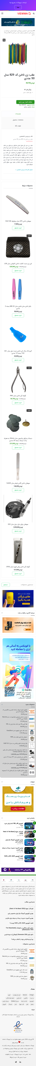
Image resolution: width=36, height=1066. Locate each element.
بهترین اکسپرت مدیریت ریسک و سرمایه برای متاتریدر (12, 849)
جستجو (6, 585)
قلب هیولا (21, 1004)
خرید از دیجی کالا (22, 1057)
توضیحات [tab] (18, 114)
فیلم (27, 1004)
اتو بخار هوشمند (16, 995)
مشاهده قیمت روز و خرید (25, 102)
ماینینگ (10, 1004)
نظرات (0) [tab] (18, 126)
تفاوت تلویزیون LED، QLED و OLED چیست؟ (13, 857)
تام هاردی (19, 998)
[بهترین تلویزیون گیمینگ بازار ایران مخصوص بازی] (29, 842)
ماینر (16, 1004)
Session (25, 995)
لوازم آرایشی (13, 31)
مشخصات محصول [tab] (18, 120)
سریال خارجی (6, 1001)
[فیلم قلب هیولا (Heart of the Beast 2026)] (29, 834)
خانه (30, 1054)
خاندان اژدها (24, 1001)
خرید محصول (18, 228)
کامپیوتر (4, 1004)
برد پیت (32, 998)
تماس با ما (25, 1054)
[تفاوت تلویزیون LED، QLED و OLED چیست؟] (29, 858)
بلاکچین (25, 998)
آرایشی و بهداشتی (21, 31)
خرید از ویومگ (18, 1054)
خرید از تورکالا (13, 1057)
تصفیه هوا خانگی (10, 998)
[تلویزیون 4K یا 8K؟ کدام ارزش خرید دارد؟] (29, 826)
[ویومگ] (24, 13)
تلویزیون (32, 1001)
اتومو (9, 995)
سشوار (32, 1004)
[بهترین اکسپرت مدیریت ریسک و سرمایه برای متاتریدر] (29, 850)
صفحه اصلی (30, 31)
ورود (18, 7)
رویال (13, 1043)
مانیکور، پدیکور (24, 33)
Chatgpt (32, 995)
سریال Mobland (15, 1001)
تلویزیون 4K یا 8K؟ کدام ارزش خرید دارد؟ (13, 824)
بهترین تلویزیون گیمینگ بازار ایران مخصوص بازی (14, 841)
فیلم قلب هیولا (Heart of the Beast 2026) (13, 833)
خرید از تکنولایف (9, 1054)
